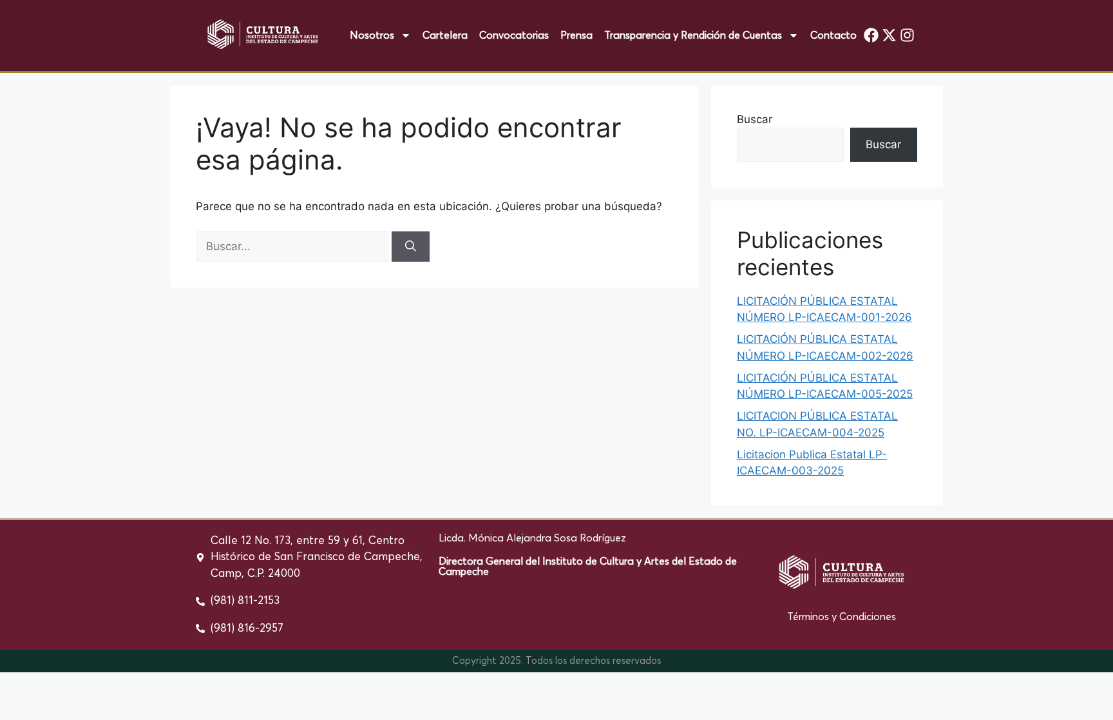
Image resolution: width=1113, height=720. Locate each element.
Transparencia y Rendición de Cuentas (693, 35)
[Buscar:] (294, 246)
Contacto (833, 35)
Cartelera (445, 35)
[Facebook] (871, 35)
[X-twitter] (889, 35)
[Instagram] (907, 35)
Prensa (576, 35)
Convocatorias (514, 35)
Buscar (754, 119)
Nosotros (372, 35)
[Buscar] (411, 246)
